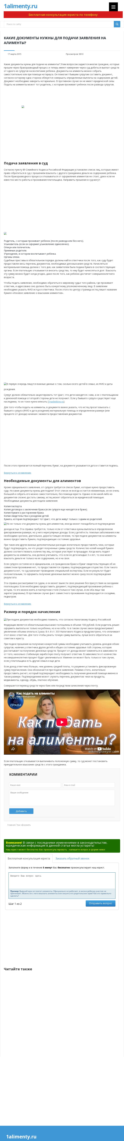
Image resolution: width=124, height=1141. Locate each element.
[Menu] (113, 6)
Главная (11, 825)
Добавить (21, 811)
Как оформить (24, 825)
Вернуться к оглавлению (17, 472)
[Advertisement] (62, 96)
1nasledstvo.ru (56, 401)
